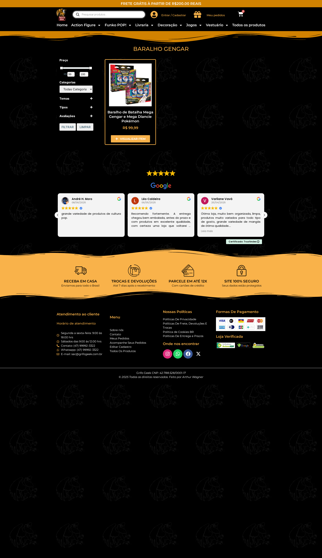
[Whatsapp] (177, 354)
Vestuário (214, 25)
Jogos (191, 25)
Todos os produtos (248, 25)
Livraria (142, 25)
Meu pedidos (216, 15)
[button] (264, 215)
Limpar (85, 127)
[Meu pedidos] (197, 14)
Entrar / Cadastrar (173, 15)
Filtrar (67, 127)
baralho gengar (161, 48)
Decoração (167, 25)
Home (62, 25)
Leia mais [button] (207, 231)
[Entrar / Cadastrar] (154, 14)
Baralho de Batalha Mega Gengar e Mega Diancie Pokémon (130, 116)
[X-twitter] (198, 354)
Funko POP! (115, 25)
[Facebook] (188, 354)
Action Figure (83, 25)
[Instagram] (167, 354)
